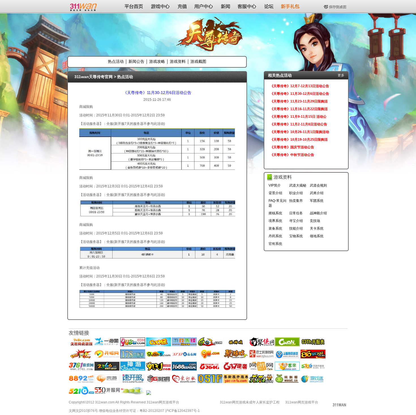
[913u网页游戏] (158, 369)
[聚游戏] (235, 357)
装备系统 (275, 228)
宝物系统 (296, 236)
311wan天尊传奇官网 (93, 76)
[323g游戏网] (158, 382)
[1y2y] (235, 345)
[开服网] (107, 357)
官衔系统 (275, 244)
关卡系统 (316, 228)
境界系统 (275, 221)
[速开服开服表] (132, 382)
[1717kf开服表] (81, 382)
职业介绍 (296, 193)
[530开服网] (107, 394)
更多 (341, 75)
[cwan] (287, 345)
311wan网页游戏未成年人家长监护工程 (250, 402)
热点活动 (116, 61)
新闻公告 (136, 61)
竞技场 (315, 221)
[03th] (313, 345)
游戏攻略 (157, 61)
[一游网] (107, 345)
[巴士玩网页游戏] (261, 357)
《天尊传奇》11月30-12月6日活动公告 (157, 92)
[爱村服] (184, 382)
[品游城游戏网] (133, 394)
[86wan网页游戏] (313, 357)
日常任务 (296, 213)
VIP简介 (275, 185)
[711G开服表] (148, 394)
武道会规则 (318, 185)
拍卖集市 (296, 201)
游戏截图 (198, 61)
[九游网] (210, 357)
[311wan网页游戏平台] (84, 6)
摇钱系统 (275, 213)
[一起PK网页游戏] (81, 357)
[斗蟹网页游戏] (287, 357)
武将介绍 (316, 193)
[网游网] (261, 369)
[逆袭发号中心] (235, 369)
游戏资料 (178, 61)
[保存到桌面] (336, 6)
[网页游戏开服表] (184, 357)
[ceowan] (158, 345)
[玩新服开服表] (287, 382)
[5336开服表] (313, 369)
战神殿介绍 (318, 213)
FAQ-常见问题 (277, 203)
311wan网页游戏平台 (301, 402)
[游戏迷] (312, 382)
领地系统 (316, 236)
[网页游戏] (81, 369)
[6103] (210, 345)
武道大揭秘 (297, 185)
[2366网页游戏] (107, 369)
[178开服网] (132, 357)
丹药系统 (275, 236)
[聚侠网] (261, 345)
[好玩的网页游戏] (210, 369)
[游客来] (287, 369)
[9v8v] (81, 345)
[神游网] (132, 369)
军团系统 (316, 201)
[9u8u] (132, 345)
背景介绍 (275, 193)
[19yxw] (184, 345)
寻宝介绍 (296, 221)
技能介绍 (296, 228)
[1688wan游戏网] (184, 369)
